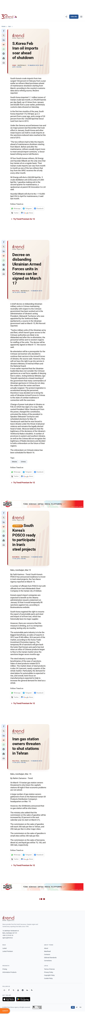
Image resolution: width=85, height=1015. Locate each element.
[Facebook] (9, 990)
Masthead (47, 951)
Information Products (9, 972)
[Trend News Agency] (8, 918)
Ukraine (14, 461)
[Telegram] (22, 990)
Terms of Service (49, 969)
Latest (4, 948)
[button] (4, 31)
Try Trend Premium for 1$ (24, 219)
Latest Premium (7, 951)
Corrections (48, 960)
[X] (13, 990)
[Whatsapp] (4, 990)
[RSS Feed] (32, 990)
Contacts (47, 954)
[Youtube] (18, 990)
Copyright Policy (49, 975)
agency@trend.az (7, 938)
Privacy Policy (48, 972)
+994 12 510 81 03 (7, 935)
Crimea (23, 461)
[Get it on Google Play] (23, 999)
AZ (77, 1007)
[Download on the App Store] (8, 999)
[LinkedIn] (27, 990)
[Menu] (81, 17)
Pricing (4, 969)
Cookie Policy (48, 978)
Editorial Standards (50, 957)
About (46, 948)
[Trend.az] (9, 16)
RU (80, 1007)
